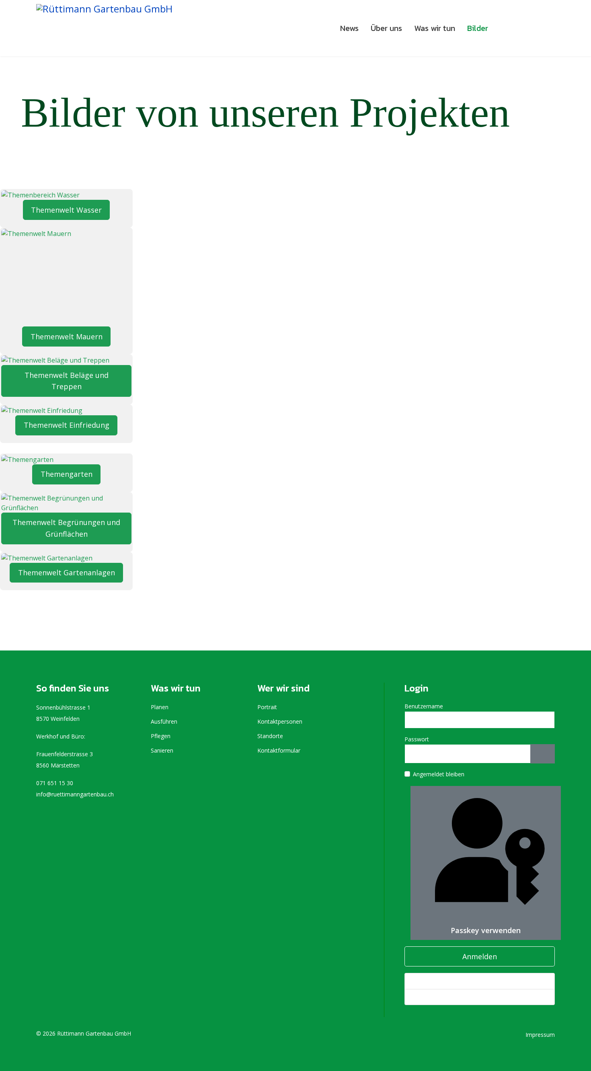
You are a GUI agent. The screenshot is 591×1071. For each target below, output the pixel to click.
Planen (159, 707)
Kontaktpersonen (279, 721)
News (349, 28)
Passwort (416, 739)
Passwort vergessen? (438, 981)
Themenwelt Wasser (66, 210)
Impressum (540, 1034)
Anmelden (479, 956)
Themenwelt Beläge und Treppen (67, 381)
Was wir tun (434, 28)
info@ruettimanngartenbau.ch (75, 794)
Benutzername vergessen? (445, 997)
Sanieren (162, 750)
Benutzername (423, 706)
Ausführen (164, 721)
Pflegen (160, 736)
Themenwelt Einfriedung (66, 425)
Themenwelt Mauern (67, 336)
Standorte (270, 736)
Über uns (386, 28)
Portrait (267, 707)
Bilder (477, 28)
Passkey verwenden (486, 930)
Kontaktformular (278, 750)
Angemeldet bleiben (438, 774)
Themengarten (66, 474)
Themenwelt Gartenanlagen (66, 572)
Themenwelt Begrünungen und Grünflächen (66, 528)
